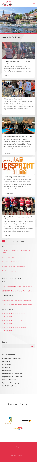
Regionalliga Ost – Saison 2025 (12, 377)
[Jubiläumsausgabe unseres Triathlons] (18, 50)
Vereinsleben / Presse (9, 386)
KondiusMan (6, 364)
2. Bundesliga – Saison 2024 (11, 358)
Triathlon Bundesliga (9, 271)
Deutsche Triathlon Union (10, 262)
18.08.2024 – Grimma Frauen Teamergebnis (16, 300)
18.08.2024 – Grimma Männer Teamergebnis (17, 304)
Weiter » (23, 241)
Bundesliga (6, 361)
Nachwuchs (6, 367)
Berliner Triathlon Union (10, 257)
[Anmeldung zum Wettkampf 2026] (18, 165)
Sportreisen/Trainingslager (11, 383)
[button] (34, 3)
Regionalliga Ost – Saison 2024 (12, 374)
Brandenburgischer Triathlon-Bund (13, 266)
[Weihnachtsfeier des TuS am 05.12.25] (18, 125)
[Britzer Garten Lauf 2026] (18, 88)
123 (17, 241)
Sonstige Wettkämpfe (9, 380)
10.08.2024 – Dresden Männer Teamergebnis (17, 291)
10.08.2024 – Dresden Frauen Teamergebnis (17, 286)
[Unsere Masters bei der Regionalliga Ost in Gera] (18, 206)
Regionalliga (6, 371)
